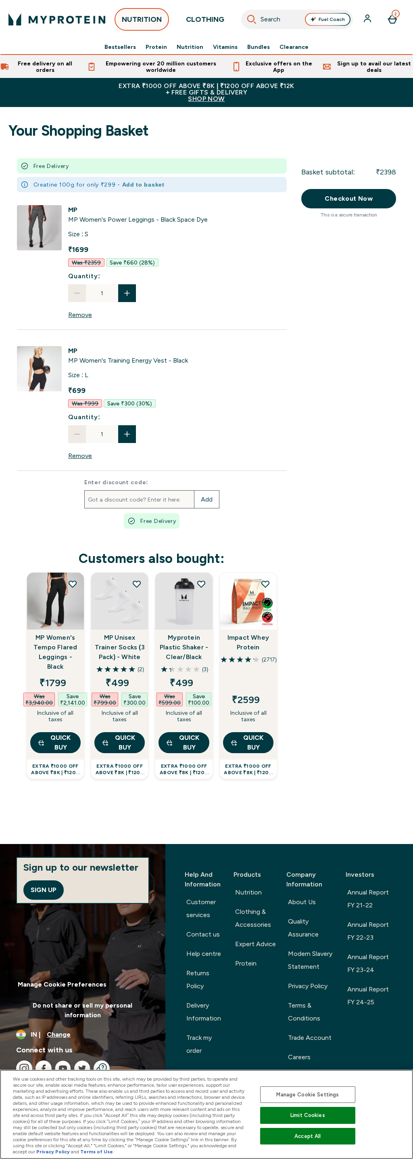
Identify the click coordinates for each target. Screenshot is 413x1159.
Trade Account (310, 1037)
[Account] (368, 19)
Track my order (199, 1044)
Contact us (203, 934)
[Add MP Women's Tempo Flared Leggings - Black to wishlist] (73, 584)
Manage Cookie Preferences (62, 984)
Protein (156, 47)
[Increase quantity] (127, 293)
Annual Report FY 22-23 (368, 931)
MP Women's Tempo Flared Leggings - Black (55, 652)
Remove (80, 314)
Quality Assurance (303, 928)
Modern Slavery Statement (310, 960)
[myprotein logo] (56, 19)
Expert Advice (255, 944)
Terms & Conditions (304, 1012)
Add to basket (143, 184)
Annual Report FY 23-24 (368, 963)
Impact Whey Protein (248, 642)
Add (207, 499)
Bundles (258, 47)
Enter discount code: (116, 482)
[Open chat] (102, 1068)
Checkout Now (349, 198)
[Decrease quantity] (77, 293)
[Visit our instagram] (24, 1068)
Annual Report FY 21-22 (368, 899)
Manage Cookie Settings (307, 1095)
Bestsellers (120, 47)
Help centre (203, 953)
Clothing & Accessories (253, 918)
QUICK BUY (60, 742)
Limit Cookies (307, 1115)
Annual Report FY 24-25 (368, 996)
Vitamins (225, 47)
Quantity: (84, 276)
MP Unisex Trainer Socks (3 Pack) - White (120, 647)
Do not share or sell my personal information (82, 1010)
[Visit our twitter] (82, 1068)
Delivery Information (203, 1012)
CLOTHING (205, 19)
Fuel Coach (332, 19)
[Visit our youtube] (63, 1068)
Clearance (294, 47)
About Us (302, 902)
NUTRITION (142, 19)
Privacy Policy (307, 986)
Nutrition (190, 47)
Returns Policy (197, 979)
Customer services (201, 908)
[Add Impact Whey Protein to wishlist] (265, 584)
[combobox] (297, 19)
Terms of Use (96, 1152)
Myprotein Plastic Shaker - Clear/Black (184, 647)
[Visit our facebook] (43, 1068)
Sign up (43, 889)
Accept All (307, 1136)
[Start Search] (251, 19)
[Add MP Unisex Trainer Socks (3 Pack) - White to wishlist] (137, 584)
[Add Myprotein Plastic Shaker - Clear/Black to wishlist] (201, 584)
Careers (299, 1057)
